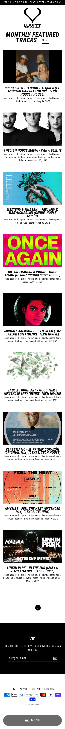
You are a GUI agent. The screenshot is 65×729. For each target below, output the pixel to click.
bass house (9, 98)
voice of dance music (50, 577)
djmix (23, 98)
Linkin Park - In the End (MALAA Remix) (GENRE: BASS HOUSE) (32, 569)
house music (41, 98)
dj (18, 98)
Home (14, 689)
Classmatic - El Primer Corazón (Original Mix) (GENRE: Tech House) (32, 451)
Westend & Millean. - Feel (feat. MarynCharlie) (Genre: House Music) (32, 212)
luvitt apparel (55, 98)
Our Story (49, 689)
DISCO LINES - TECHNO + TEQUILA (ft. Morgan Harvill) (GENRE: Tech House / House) (32, 91)
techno (32, 101)
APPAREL (24, 689)
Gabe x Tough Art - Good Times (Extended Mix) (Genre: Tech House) (32, 391)
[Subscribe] (54, 658)
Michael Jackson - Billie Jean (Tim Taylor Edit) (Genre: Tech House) (32, 332)
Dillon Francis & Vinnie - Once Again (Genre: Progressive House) (32, 273)
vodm (51, 157)
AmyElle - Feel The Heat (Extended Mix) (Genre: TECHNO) (32, 510)
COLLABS (36, 689)
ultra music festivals (37, 157)
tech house (22, 101)
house (30, 98)
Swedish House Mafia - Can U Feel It (32, 150)
